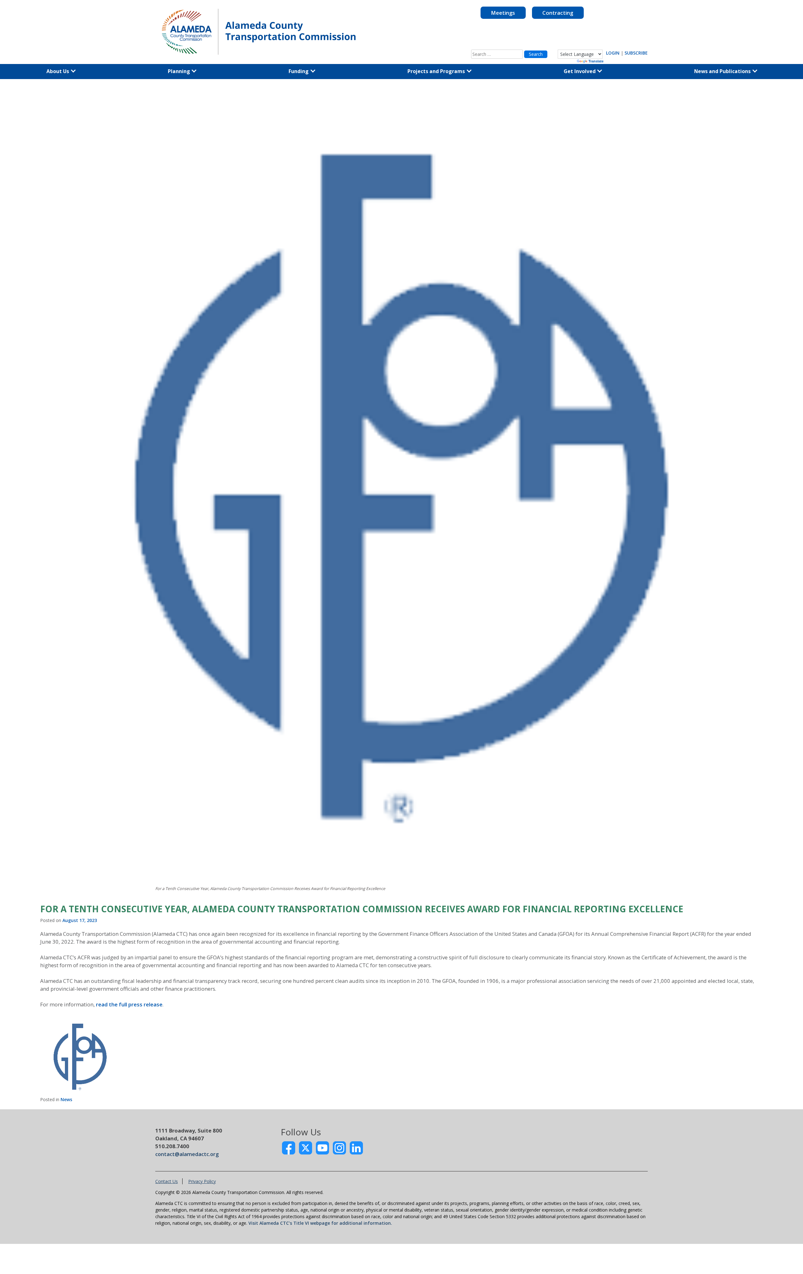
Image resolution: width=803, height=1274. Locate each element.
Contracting (557, 12)
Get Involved (580, 71)
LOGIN (613, 53)
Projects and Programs (436, 71)
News (66, 1099)
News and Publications (723, 71)
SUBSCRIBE (636, 53)
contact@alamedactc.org (187, 1154)
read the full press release (129, 1004)
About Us (58, 71)
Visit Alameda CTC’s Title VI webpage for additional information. (320, 1223)
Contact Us (166, 1181)
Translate (596, 61)
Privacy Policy (202, 1181)
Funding (299, 71)
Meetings (503, 12)
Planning (179, 71)
